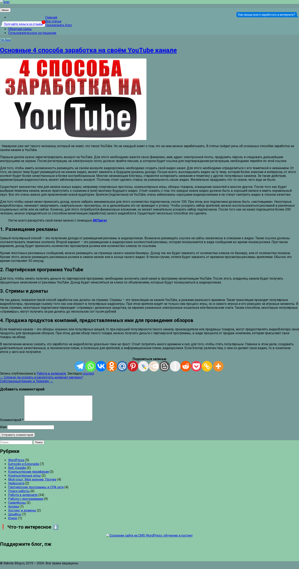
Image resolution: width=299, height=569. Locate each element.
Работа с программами (25, 499)
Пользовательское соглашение (32, 33)
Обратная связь (20, 29)
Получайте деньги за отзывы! (23, 24)
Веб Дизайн (17, 468)
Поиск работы (19, 491)
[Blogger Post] (164, 366)
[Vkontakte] (101, 366)
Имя (3, 427)
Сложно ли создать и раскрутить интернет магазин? (41, 377)
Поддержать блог (58, 25)
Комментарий (11, 420)
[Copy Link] (207, 366)
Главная (51, 17)
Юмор (12, 518)
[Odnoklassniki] (111, 366)
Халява (13, 506)
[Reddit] (185, 366)
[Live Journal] (143, 366)
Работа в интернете (51, 373)
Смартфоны (17, 503)
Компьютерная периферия (28, 472)
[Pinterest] (133, 366)
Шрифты (14, 514)
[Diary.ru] (154, 366)
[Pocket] (196, 366)
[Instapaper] (175, 366)
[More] (218, 366)
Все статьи (53, 21)
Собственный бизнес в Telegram (26, 381)
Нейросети (16, 483)
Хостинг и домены (22, 510)
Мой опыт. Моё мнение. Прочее (32, 479)
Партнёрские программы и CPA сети (36, 487)
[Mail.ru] (122, 366)
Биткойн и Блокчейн (23, 464)
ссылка (88, 373)
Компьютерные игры (24, 475)
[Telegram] (80, 366)
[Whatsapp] (90, 366)
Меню (5, 10)
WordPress (16, 460)
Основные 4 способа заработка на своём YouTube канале (88, 50)
